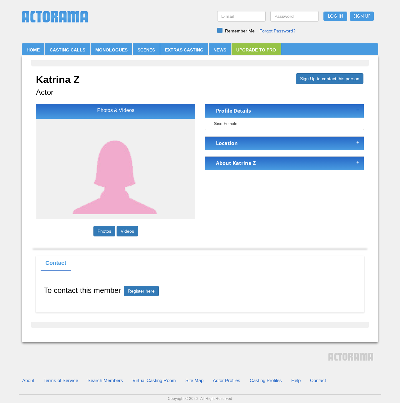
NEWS (219, 49)
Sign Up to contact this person (329, 78)
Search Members (105, 380)
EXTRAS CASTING (184, 49)
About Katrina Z (234, 163)
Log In (335, 16)
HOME (33, 49)
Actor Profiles (226, 380)
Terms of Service (60, 380)
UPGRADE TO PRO (256, 49)
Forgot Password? (277, 30)
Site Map (194, 380)
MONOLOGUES (111, 49)
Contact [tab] (55, 263)
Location (225, 143)
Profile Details (232, 110)
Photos (104, 231)
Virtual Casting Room (154, 380)
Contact (318, 380)
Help (296, 380)
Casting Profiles (266, 380)
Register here (141, 291)
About (28, 380)
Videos (127, 231)
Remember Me (240, 30)
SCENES (146, 49)
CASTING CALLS (67, 49)
